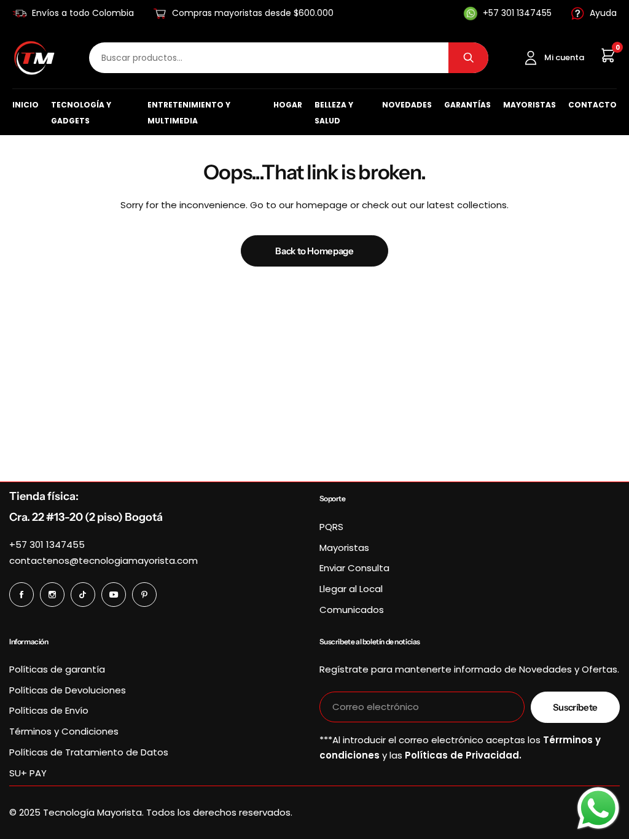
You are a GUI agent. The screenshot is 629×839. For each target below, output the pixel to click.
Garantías (467, 105)
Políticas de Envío (48, 710)
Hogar (287, 105)
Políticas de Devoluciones (67, 690)
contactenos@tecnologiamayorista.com (103, 560)
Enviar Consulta (354, 567)
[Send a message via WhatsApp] (598, 808)
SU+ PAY (28, 773)
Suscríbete (575, 707)
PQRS (331, 526)
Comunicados (351, 609)
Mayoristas (529, 105)
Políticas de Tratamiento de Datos (88, 752)
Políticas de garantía (57, 669)
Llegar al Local (351, 588)
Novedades (407, 105)
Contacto (592, 105)
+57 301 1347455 (47, 544)
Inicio (25, 105)
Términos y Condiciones (64, 731)
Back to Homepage (314, 251)
